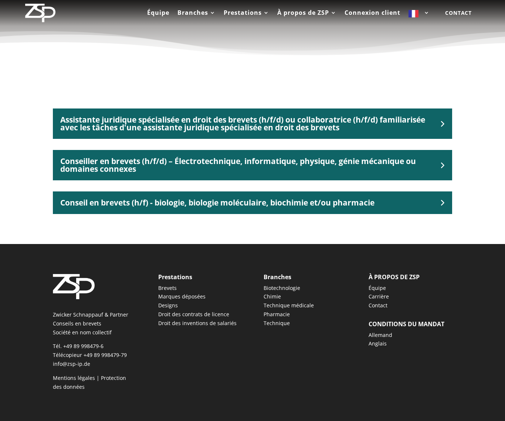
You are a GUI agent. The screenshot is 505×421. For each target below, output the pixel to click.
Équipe (158, 13)
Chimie (272, 296)
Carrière (379, 296)
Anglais (378, 343)
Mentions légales (74, 377)
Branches (192, 13)
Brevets (167, 287)
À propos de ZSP (303, 13)
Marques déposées (182, 296)
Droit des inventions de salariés (197, 323)
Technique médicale (289, 305)
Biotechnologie (282, 287)
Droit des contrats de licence (193, 314)
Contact (458, 12)
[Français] (419, 15)
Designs (168, 305)
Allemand (380, 334)
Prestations (243, 13)
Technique (277, 323)
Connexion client (372, 13)
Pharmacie (277, 314)
